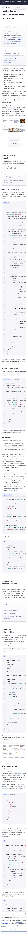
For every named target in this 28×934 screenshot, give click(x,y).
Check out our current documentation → (14, 3)
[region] (14, 922)
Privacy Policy (4, 923)
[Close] (26, 914)
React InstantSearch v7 (10, 59)
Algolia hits (14, 773)
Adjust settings (14, 929)
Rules (19, 773)
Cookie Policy (19, 922)
